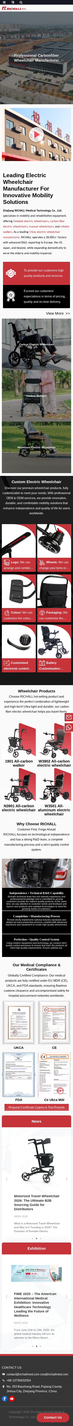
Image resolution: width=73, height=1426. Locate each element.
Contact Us (53, 1417)
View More (58, 313)
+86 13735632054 (43, 727)
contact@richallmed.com (43, 717)
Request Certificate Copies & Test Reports (37, 1107)
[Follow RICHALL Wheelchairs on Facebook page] (4, 1399)
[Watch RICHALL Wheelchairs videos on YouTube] (12, 1399)
